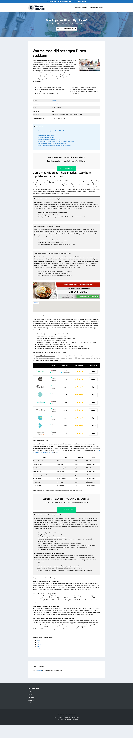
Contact (56, 718)
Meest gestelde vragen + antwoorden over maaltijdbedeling (54, 145)
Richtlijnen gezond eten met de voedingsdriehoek (52, 143)
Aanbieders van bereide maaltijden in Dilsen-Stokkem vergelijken (56, 141)
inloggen (39, 670)
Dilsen (38, 641)
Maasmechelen (44, 452)
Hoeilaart (30, 692)
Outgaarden (31, 697)
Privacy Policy (75, 718)
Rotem (39, 647)
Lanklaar (39, 645)
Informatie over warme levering (46, 137)
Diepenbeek (36, 452)
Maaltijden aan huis (81, 8)
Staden (30, 695)
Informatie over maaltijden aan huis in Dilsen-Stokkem (53, 131)
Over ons (61, 718)
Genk (56, 452)
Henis (29, 703)
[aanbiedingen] (66, 290)
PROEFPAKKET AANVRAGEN (66, 29)
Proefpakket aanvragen (96, 8)
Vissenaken (31, 700)
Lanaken (97, 450)
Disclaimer (67, 718)
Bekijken (93, 371)
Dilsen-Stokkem (56, 104)
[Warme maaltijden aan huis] (37, 7)
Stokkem (39, 649)
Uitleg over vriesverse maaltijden (47, 133)
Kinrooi (51, 452)
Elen (38, 643)
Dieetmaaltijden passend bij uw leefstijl (49, 139)
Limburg (54, 100)
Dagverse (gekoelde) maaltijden (47, 135)
